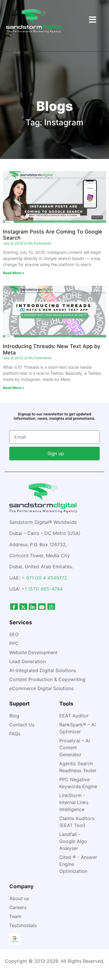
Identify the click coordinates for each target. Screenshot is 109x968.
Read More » (13, 273)
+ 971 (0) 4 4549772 (44, 578)
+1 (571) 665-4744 (42, 589)
